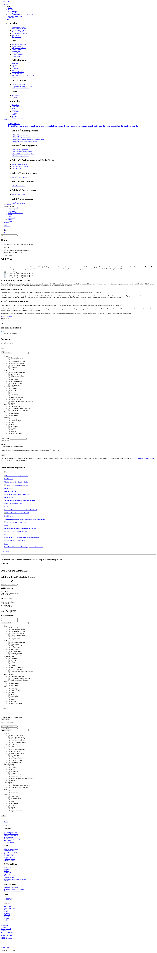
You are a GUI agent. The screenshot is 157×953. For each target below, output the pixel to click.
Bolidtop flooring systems (20, 135)
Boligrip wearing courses (19, 164)
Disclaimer (4, 937)
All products (74, 124)
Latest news (11, 209)
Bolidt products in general (10, 333)
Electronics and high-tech (19, 30)
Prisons (14, 77)
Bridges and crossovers (18, 84)
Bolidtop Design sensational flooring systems (25, 137)
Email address (5, 440)
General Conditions (6, 935)
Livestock (14, 113)
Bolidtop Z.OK (17, 168)
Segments (7, 19)
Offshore (14, 116)
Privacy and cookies (6, 938)
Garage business (16, 37)
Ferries (14, 110)
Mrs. (8, 343)
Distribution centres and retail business (23, 75)
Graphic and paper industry (19, 33)
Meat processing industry (19, 44)
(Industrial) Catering (17, 54)
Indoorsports (15, 97)
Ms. (12, 343)
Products (6, 119)
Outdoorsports (16, 95)
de (5, 232)
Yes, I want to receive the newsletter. (13, 446)
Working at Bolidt (13, 13)
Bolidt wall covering (18, 203)
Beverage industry (17, 56)
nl (4, 229)
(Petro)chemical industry (19, 32)
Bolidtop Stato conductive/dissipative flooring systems (28, 139)
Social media (11, 218)
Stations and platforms (18, 72)
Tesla (4, 332)
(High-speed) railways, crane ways (22, 86)
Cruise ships (15, 105)
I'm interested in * (6, 353)
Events (10, 214)
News (13, 208)
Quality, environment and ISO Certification (20, 14)
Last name (4, 347)
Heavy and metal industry (19, 28)
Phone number (5, 438)
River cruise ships (17, 106)
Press (9, 216)
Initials (3, 351)
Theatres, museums (17, 73)
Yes (54, 450)
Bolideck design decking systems (22, 151)
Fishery (14, 114)
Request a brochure (6, 316)
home (6, 4)
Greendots (11, 17)
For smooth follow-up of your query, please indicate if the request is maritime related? (26, 450)
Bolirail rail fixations (18, 186)
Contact (6, 222)
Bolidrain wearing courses (20, 166)
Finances (10, 9)
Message (3, 444)
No (58, 450)
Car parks (14, 70)
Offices (14, 67)
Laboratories (15, 68)
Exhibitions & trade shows (15, 213)
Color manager (5, 927)
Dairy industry (16, 51)
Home (6, 822)
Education (14, 65)
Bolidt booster (12, 211)
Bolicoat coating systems (19, 177)
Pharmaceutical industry (18, 27)
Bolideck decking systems (20, 149)
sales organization (13, 11)
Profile (10, 8)
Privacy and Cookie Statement (145, 458)
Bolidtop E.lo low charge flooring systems (24, 141)
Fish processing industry (19, 48)
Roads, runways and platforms (20, 88)
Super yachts (15, 111)
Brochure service (5, 925)
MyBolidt (7, 226)
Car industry (15, 35)
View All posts (5, 551)
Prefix (2, 348)
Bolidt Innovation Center (15, 16)
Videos (10, 219)
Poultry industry (16, 46)
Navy (13, 108)
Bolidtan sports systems (19, 194)
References (7, 204)
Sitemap (3, 934)
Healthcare (15, 63)
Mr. (4, 343)
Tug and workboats (17, 118)
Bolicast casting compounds (20, 156)
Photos (10, 221)
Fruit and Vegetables (17, 53)
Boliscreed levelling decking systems (23, 154)
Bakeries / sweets (17, 49)
